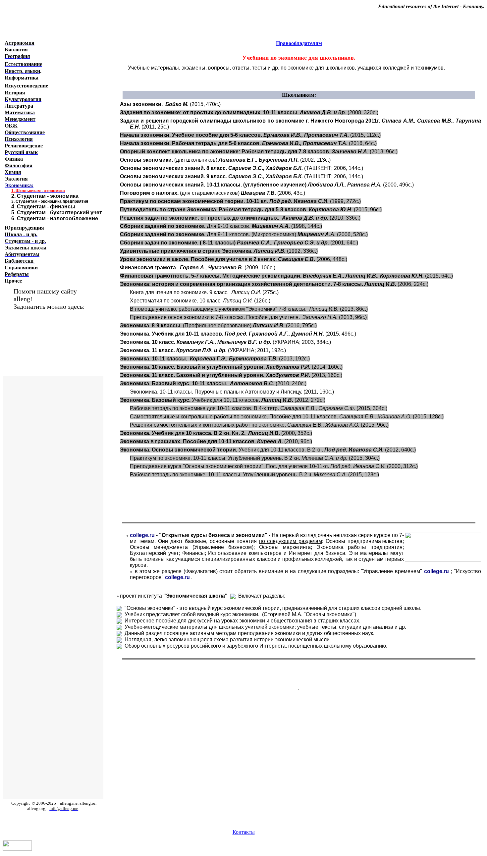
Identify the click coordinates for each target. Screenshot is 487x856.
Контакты (244, 832)
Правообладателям (299, 43)
